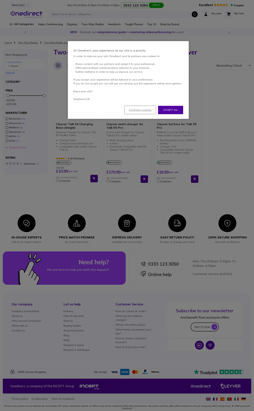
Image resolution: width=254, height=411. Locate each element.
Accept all (170, 109)
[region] (128, 80)
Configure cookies (140, 109)
